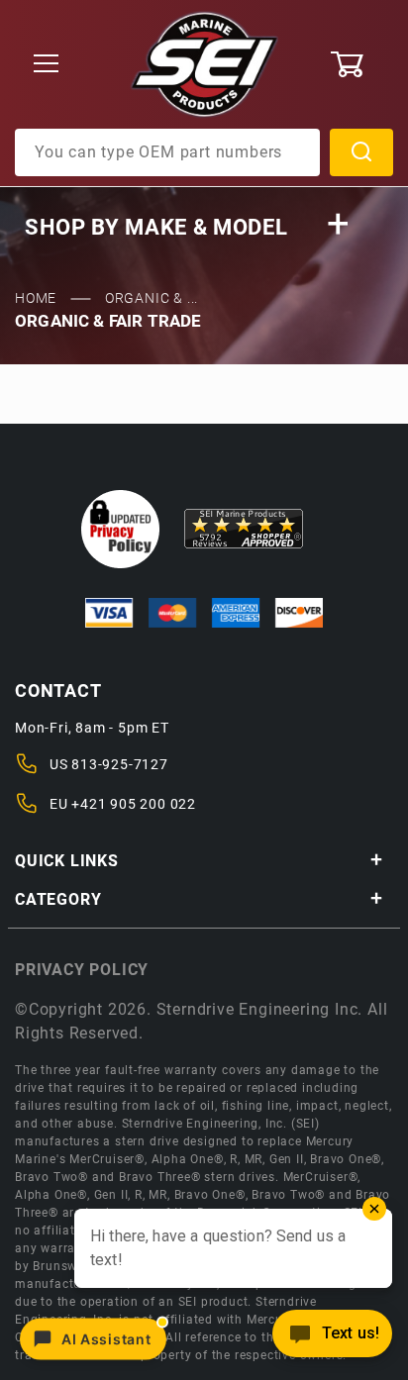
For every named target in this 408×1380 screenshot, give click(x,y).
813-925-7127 (119, 764)
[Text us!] (332, 1339)
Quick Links (67, 860)
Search (361, 152)
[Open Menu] (46, 65)
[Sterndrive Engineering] (204, 63)
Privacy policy (82, 969)
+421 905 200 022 (133, 804)
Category (58, 899)
